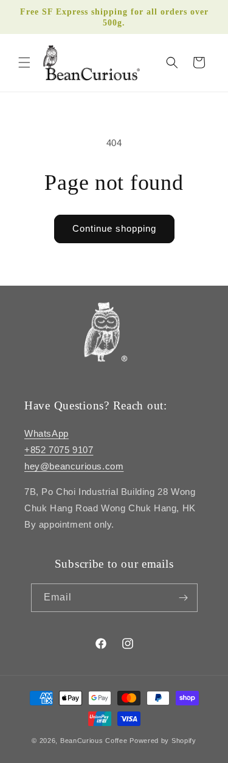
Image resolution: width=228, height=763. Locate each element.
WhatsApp (46, 433)
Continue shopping (114, 228)
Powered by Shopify (163, 740)
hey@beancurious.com (73, 466)
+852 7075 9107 (58, 450)
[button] (24, 62)
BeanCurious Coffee (94, 740)
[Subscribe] (183, 597)
